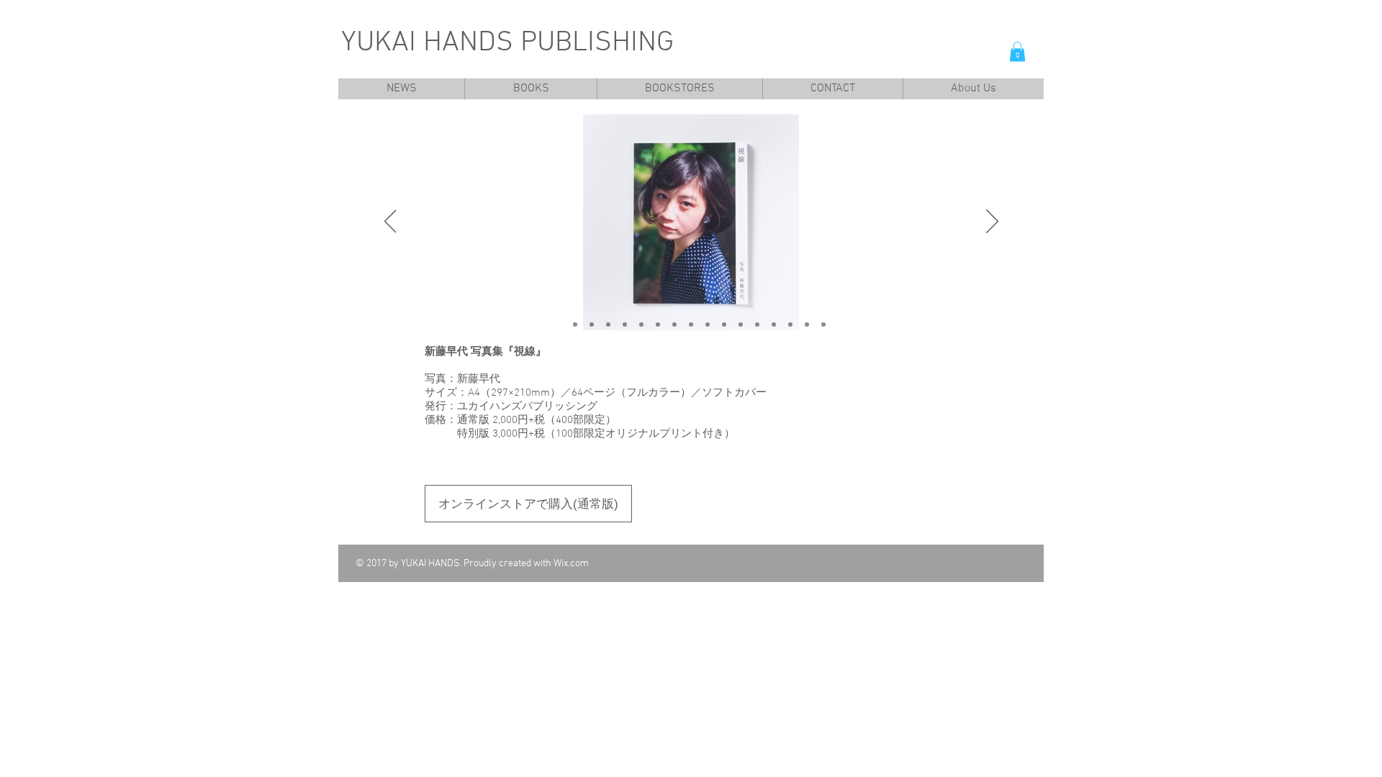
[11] (757, 324)
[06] (674, 324)
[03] (625, 324)
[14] (807, 324)
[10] (741, 324)
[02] (608, 324)
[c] (575, 324)
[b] (823, 324)
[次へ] (992, 222)
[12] (774, 324)
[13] (790, 324)
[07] (691, 324)
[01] (592, 324)
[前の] (390, 222)
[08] (707, 324)
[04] (641, 324)
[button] (1017, 51)
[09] (724, 324)
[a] (558, 324)
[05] (658, 324)
